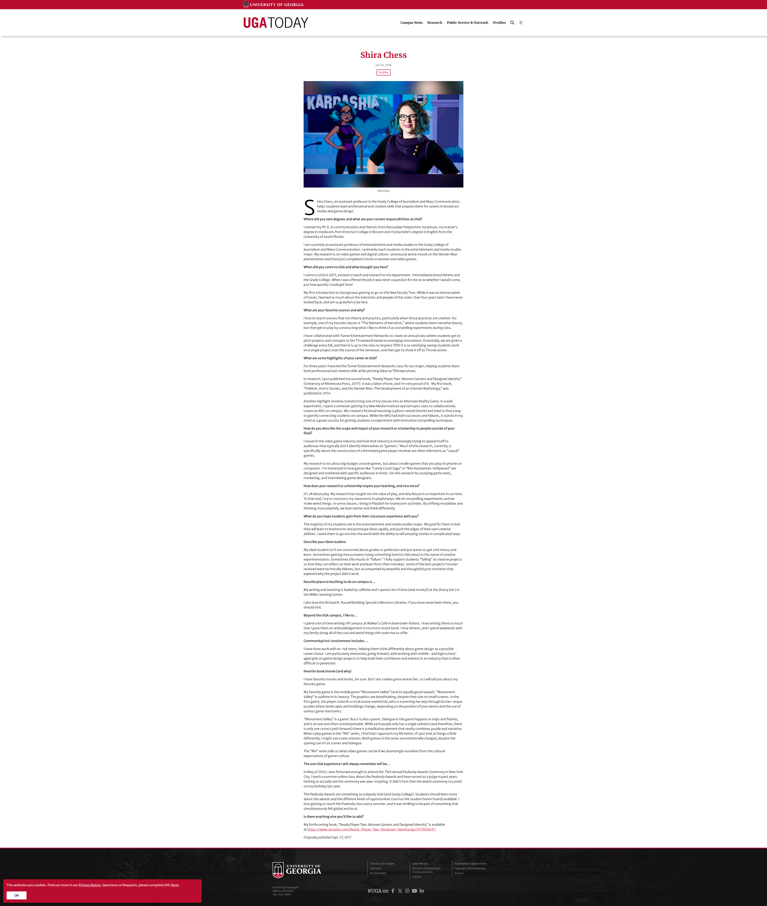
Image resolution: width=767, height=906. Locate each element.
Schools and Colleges (382, 863)
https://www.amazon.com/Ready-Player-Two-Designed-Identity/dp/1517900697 (371, 829)
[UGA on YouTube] (415, 891)
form (175, 885)
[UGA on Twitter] (400, 891)
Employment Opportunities (471, 863)
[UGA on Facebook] (393, 891)
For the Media (378, 873)
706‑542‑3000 (282, 894)
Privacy (459, 873)
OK (16, 895)
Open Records (420, 863)
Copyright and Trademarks (470, 868)
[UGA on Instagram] (407, 891)
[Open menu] (521, 22)
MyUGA (416, 876)
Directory (375, 868)
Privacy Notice (90, 885)
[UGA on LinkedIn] (422, 891)
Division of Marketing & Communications (426, 870)
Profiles (384, 72)
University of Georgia (303, 870)
